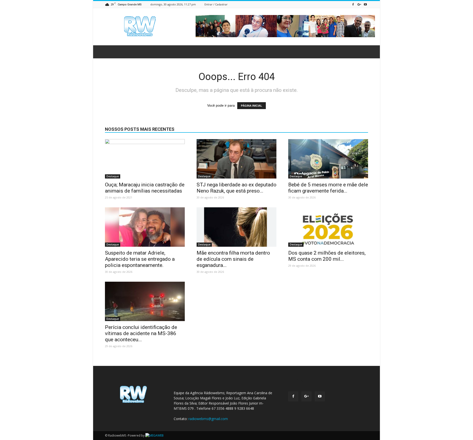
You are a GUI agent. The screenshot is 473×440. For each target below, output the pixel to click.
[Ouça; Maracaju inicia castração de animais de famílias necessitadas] (145, 159)
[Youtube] (365, 4)
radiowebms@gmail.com (208, 418)
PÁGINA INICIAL (251, 105)
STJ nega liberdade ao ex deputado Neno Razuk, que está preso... (236, 188)
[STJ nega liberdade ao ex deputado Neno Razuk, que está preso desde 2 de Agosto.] (236, 159)
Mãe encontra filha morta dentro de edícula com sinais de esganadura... (233, 259)
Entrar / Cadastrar (216, 4)
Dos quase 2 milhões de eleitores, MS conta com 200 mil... (327, 256)
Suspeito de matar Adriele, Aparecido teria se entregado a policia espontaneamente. (140, 259)
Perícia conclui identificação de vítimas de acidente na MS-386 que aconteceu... (141, 333)
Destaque (112, 176)
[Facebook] (353, 4)
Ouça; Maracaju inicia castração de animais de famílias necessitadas (145, 188)
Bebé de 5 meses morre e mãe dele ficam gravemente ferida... (328, 188)
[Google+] (359, 4)
